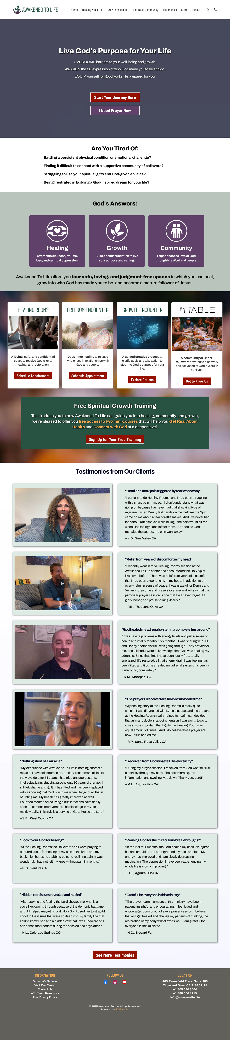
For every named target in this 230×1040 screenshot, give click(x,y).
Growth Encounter (118, 9)
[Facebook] (105, 982)
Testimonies (170, 9)
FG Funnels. (122, 1009)
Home (74, 9)
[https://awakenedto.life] (36, 9)
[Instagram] (115, 982)
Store (184, 9)
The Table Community (145, 9)
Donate (196, 9)
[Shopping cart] (215, 10)
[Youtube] (124, 982)
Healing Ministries (92, 9)
